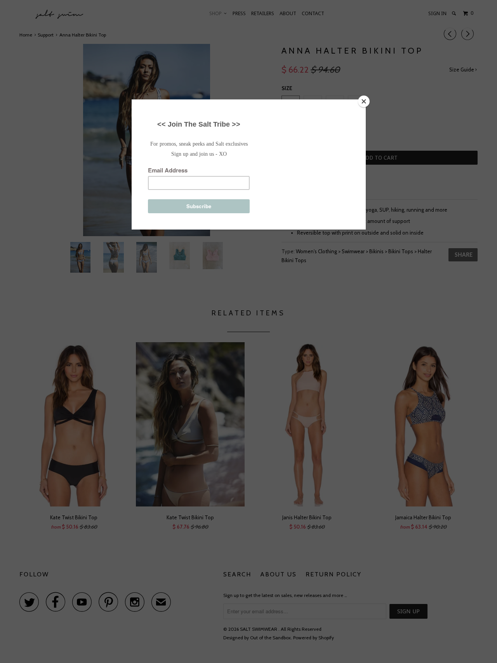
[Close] (364, 101)
